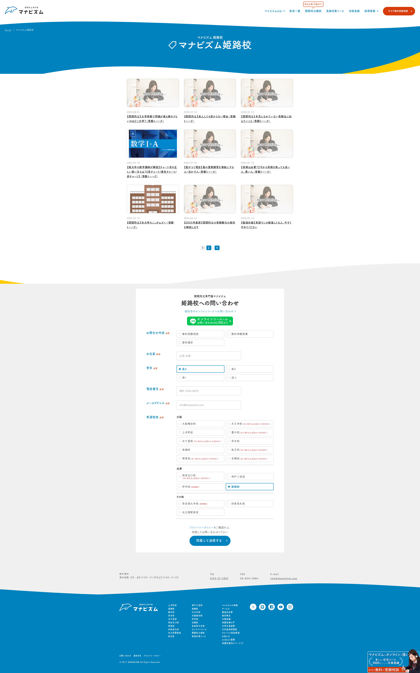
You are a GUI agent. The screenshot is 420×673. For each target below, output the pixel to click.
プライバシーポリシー (201, 527)
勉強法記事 (227, 612)
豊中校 (171, 612)
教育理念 (226, 616)
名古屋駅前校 (174, 633)
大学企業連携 (228, 626)
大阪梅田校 (197, 616)
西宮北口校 (173, 622)
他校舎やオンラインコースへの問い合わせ (209, 311)
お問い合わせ (125, 656)
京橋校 (195, 622)
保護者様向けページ (231, 643)
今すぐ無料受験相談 (398, 11)
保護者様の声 (228, 622)
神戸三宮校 (197, 605)
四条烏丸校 (173, 629)
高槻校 (171, 609)
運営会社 (137, 656)
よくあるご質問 (228, 640)
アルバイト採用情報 (231, 633)
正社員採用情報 (229, 629)
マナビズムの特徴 (230, 605)
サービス (226, 609)
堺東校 (171, 626)
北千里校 (172, 619)
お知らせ (226, 636)
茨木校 (171, 616)
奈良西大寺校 (198, 626)
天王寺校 (196, 612)
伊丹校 (195, 619)
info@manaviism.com (283, 578)
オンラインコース (199, 629)
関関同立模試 (313, 11)
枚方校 (171, 636)
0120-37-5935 (219, 578)
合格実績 (354, 11)
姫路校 (195, 609)
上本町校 (172, 605)
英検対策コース (335, 11)
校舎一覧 (294, 11)
